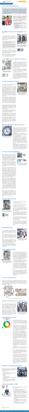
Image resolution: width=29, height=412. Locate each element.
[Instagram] (7, 1)
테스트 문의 (20, 1)
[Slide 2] (21, 49)
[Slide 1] (18, 49)
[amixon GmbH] (4, 1)
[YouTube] (8, 1)
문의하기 (24, 1)
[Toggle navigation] (14, 1)
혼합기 (3, 405)
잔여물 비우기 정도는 (4, 184)
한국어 (18, 1)
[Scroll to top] (27, 410)
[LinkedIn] (9, 1)
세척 (5, 156)
